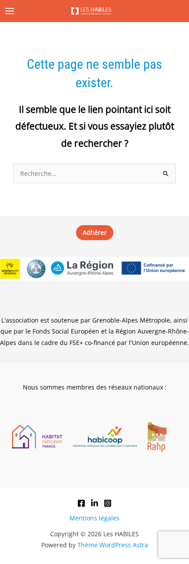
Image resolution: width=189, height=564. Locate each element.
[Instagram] (108, 503)
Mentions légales (94, 518)
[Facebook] (81, 503)
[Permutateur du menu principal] (10, 11)
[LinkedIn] (94, 503)
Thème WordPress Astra (112, 545)
